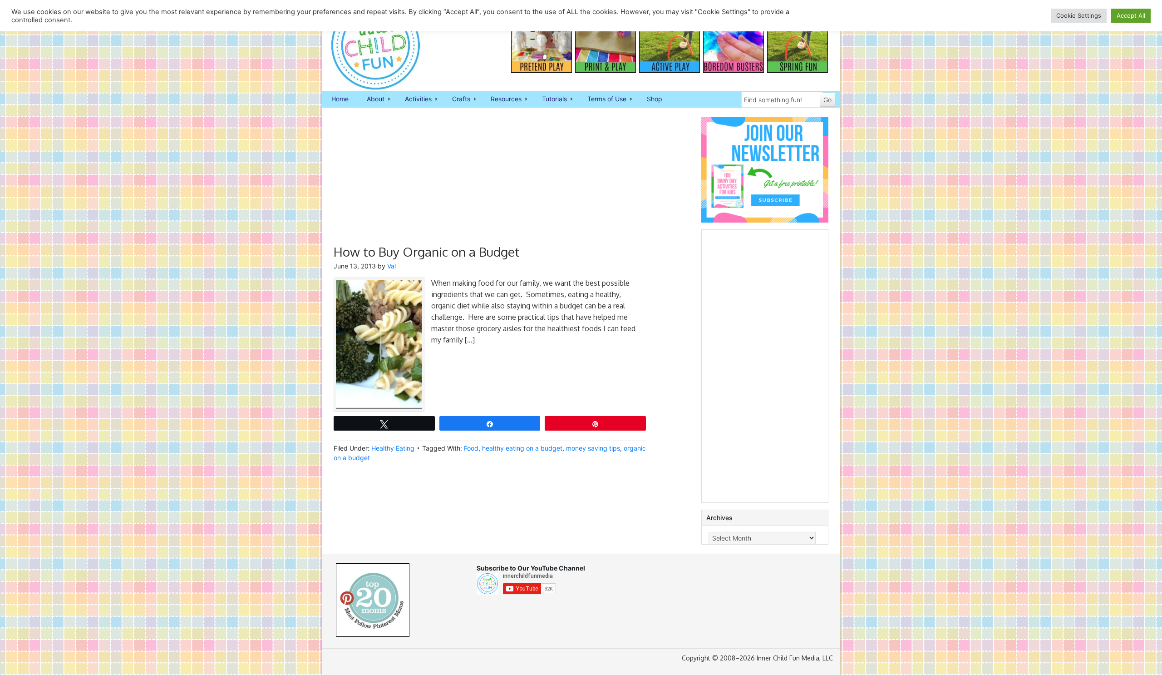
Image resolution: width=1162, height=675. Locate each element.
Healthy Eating (392, 448)
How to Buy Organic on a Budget (427, 251)
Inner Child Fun (367, 45)
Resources (502, 99)
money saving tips (593, 448)
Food (471, 448)
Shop (654, 99)
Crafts (456, 99)
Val (391, 266)
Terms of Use (602, 99)
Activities (414, 99)
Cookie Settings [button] (1078, 15)
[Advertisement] (490, 180)
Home (340, 99)
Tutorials (550, 99)
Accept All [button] (1131, 15)
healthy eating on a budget (522, 448)
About (371, 99)
